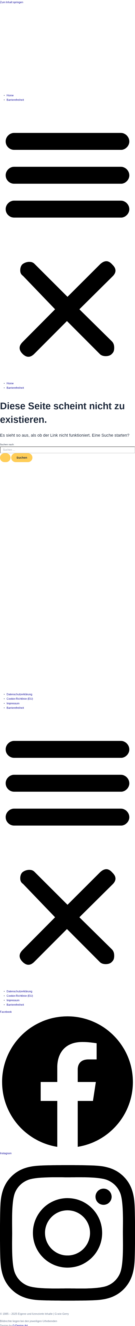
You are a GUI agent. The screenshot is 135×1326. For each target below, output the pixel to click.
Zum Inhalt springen (11, 2)
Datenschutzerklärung (19, 694)
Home (10, 95)
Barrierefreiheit (15, 99)
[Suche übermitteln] (5, 457)
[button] (67, 241)
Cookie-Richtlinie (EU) (20, 698)
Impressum (13, 703)
